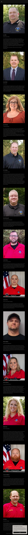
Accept (20, 532)
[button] (4, 1)
